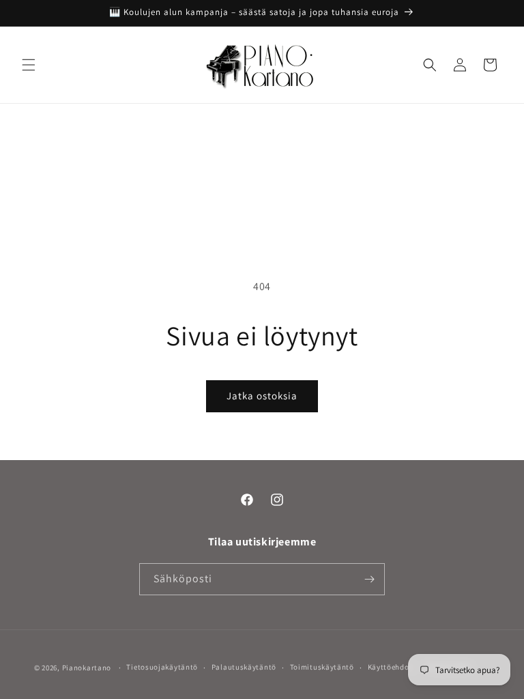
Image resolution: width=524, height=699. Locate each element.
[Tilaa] (369, 579)
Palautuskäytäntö (244, 667)
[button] (29, 65)
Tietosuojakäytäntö (162, 667)
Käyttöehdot (390, 667)
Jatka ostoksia (262, 395)
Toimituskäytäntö (322, 667)
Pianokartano (86, 667)
